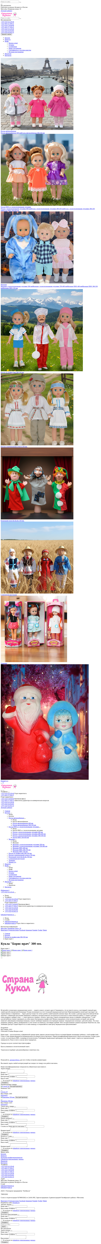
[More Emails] (15, 915)
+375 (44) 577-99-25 (7, 800)
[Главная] (9, 788)
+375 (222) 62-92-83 (7, 804)
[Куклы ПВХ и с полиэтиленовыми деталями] (39, 827)
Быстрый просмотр (16, 1086)
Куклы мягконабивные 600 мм (11, 133)
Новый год (4, 781)
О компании (13, 46)
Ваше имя (5, 1074)
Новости (8, 39)
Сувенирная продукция (9, 595)
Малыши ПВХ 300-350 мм (21, 850)
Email (3, 1112)
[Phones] (1, 790)
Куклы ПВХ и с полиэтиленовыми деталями (16, 207)
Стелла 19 (4, 1092)
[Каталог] (11, 813)
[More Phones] (15, 892)
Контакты (8, 55)
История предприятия (16, 52)
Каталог (7, 38)
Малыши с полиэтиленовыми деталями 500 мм (17, 286)
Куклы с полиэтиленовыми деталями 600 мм (16, 209)
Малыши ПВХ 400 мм (74, 286)
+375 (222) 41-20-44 (7, 793)
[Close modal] (11, 1230)
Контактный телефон (8, 1076)
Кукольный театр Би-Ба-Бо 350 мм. (12, 520)
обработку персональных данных (24, 1080)
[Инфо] (10, 866)
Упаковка (4, 663)
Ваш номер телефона (8, 1110)
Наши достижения (15, 48)
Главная (7, 811)
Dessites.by (16, 1203)
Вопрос (4, 1072)
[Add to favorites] (1, 1090)
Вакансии (8, 54)
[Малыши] (15, 839)
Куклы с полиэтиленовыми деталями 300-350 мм (29, 836)
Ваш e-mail (4, 1124)
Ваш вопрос (5, 1238)
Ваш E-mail (4, 1078)
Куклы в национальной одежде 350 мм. (14, 446)
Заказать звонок (6, 34)
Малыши (4, 284)
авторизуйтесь (15, 1060)
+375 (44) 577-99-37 (7, 795)
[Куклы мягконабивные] (25, 818)
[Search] (3, 790)
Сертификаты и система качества (20, 50)
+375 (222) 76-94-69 (7, 799)
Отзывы (11, 45)
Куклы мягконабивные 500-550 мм (33, 133)
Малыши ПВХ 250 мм (10, 288)
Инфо (7, 41)
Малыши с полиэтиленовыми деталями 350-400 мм (50, 286)
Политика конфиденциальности (11, 1157)
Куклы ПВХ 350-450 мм (11, 210)
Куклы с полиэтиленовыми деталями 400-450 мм (47, 209)
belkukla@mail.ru (10, 923)
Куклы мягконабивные (8, 131)
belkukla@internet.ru (11, 921)
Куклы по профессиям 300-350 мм (12, 372)
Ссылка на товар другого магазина (13, 1126)
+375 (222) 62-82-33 (7, 806)
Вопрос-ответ (13, 43)
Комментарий (5, 1130)
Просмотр (4, 1095)
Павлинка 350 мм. (7, 1101)
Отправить (5, 1082)
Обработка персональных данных (12, 1159)
